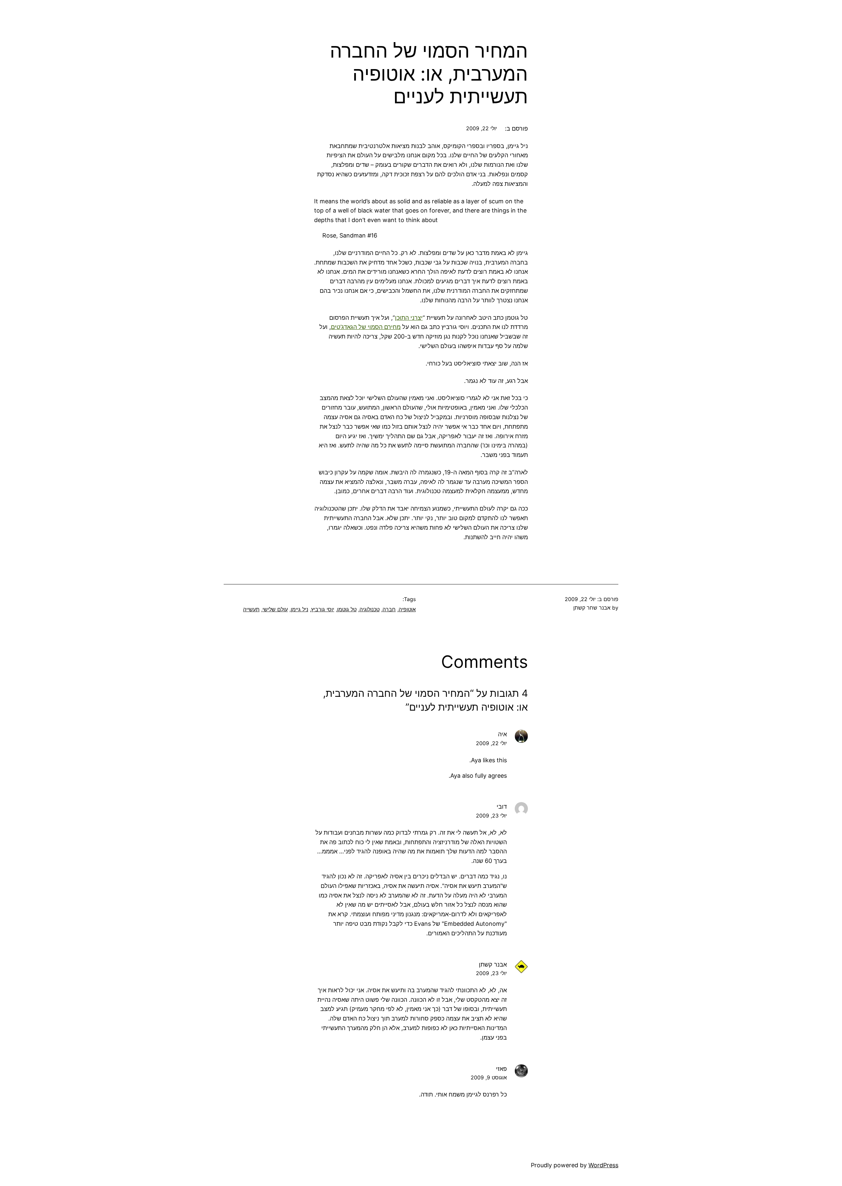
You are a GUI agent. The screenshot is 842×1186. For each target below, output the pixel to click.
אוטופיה (407, 609)
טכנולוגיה (369, 609)
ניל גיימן (299, 609)
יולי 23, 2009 (491, 815)
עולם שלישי (275, 609)
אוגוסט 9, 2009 (489, 1077)
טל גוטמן (347, 609)
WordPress (603, 1165)
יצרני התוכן (409, 317)
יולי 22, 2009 (491, 743)
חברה (389, 609)
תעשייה (251, 609)
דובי (502, 806)
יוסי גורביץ (322, 609)
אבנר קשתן (493, 964)
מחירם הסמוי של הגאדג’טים (366, 326)
